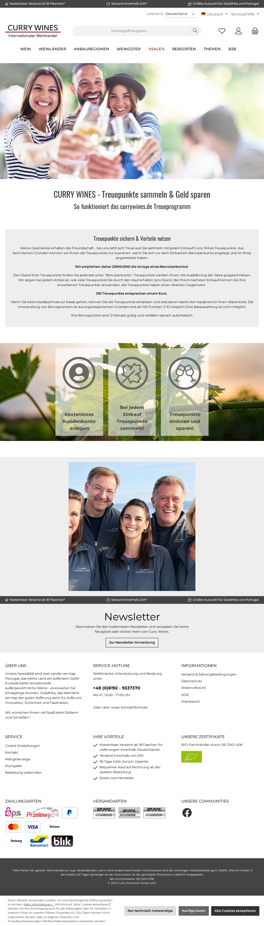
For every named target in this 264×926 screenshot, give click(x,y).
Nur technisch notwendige (150, 911)
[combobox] (130, 31)
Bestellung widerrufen (23, 772)
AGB (185, 695)
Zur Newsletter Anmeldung (132, 642)
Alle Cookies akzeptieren (235, 911)
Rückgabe (13, 766)
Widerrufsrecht (193, 688)
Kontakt (11, 752)
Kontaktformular (134, 707)
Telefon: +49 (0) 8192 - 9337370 (132, 577)
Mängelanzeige (17, 759)
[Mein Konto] (238, 31)
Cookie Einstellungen (22, 746)
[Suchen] (195, 31)
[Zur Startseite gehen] (33, 30)
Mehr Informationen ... (39, 904)
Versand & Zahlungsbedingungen (209, 674)
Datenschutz (191, 681)
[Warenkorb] (253, 31)
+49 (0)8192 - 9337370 (116, 687)
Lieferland (154, 14)
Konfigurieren (193, 911)
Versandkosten (87, 870)
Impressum (190, 701)
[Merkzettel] (222, 31)
